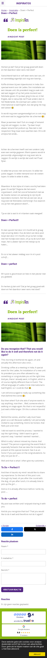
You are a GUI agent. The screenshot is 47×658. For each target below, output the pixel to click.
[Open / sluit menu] (2, 3)
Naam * (4, 546)
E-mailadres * (7, 558)
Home (4, 10)
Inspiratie (13, 10)
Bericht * (5, 570)
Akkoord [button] (37, 654)
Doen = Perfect (27, 10)
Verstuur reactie (12, 589)
